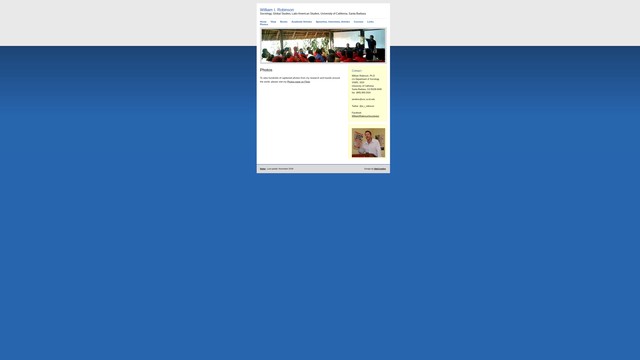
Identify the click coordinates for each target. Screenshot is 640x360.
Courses (358, 21)
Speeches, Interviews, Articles (333, 21)
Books (284, 21)
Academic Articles (302, 21)
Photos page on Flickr (298, 81)
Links (370, 21)
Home (263, 21)
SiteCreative (380, 169)
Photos (264, 24)
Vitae (273, 21)
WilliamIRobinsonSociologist (365, 116)
